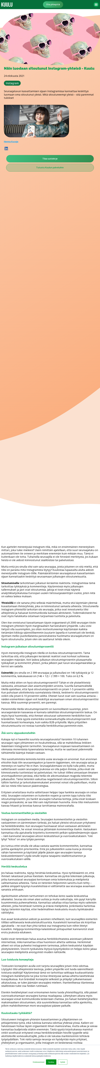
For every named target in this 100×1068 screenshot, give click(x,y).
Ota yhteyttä (53, 4)
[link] (6, 4)
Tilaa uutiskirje (50, 158)
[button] (96, 4)
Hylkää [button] (62, 1062)
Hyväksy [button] (51, 1062)
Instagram (12, 83)
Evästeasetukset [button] (38, 1062)
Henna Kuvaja (11, 141)
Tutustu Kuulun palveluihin (50, 167)
